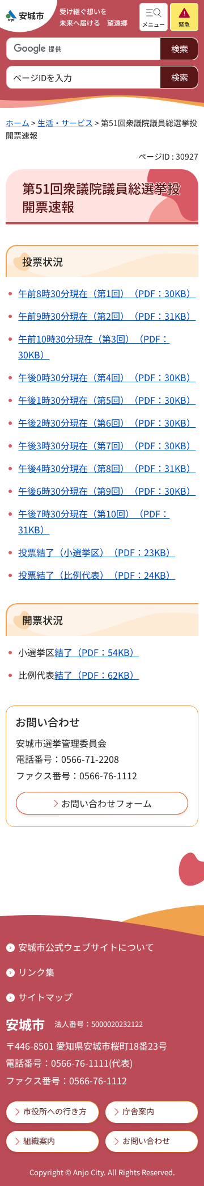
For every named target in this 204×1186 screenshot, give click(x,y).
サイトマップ (45, 997)
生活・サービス (65, 122)
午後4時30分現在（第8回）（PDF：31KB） (107, 468)
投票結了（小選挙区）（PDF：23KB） (96, 552)
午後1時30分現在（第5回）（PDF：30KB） (107, 400)
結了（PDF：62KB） (96, 675)
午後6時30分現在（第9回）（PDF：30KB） (107, 491)
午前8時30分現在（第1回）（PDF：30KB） (107, 293)
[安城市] (25, 16)
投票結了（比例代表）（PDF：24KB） (96, 575)
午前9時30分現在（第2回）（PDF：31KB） (107, 316)
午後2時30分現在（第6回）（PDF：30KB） (107, 422)
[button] (153, 17)
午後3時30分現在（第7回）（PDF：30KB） (107, 445)
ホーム (17, 122)
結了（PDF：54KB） (96, 652)
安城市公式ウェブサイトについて (86, 947)
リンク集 (36, 972)
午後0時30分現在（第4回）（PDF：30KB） (107, 377)
